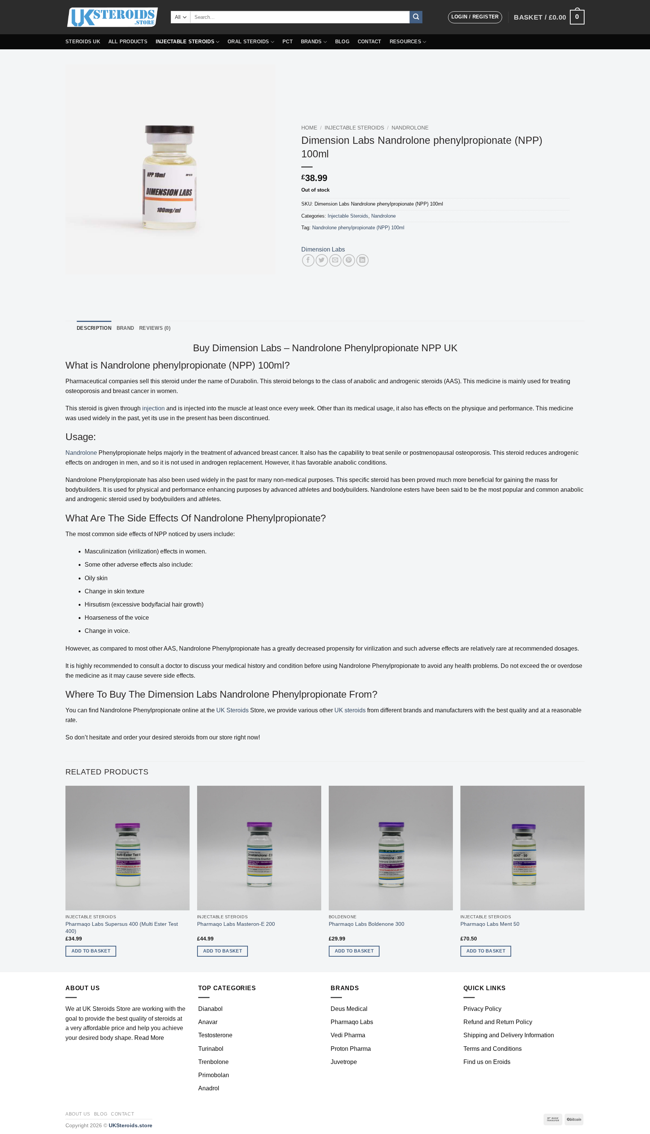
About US (77, 1114)
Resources (405, 41)
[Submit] (416, 17)
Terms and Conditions (492, 1049)
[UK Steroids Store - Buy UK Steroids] (112, 17)
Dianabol (210, 1009)
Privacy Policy (482, 1009)
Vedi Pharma (348, 1035)
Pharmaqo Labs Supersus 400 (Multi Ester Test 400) (121, 927)
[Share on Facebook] (308, 260)
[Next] (584, 878)
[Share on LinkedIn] (362, 260)
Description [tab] (94, 328)
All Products (127, 41)
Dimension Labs (323, 249)
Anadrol (208, 1088)
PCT (287, 41)
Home (309, 128)
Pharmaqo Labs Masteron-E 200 (236, 924)
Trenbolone (213, 1062)
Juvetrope (344, 1062)
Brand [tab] (125, 328)
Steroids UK (82, 41)
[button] (475, 17)
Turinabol (210, 1049)
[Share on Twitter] (322, 260)
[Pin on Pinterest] (349, 260)
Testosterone (215, 1035)
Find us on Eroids (486, 1062)
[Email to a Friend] (335, 260)
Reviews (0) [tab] (154, 328)
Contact (369, 41)
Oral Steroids (248, 41)
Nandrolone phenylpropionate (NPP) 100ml (358, 227)
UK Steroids (232, 710)
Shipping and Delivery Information (508, 1035)
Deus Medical (349, 1009)
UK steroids (350, 710)
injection (153, 408)
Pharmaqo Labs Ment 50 (489, 924)
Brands (311, 41)
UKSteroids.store (130, 1125)
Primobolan (213, 1075)
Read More (149, 1038)
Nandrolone (410, 128)
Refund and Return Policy (497, 1022)
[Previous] (65, 878)
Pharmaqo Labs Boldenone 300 (366, 924)
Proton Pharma (351, 1049)
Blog (342, 41)
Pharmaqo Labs (352, 1022)
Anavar (207, 1022)
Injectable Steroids (185, 41)
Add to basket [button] (91, 951)
